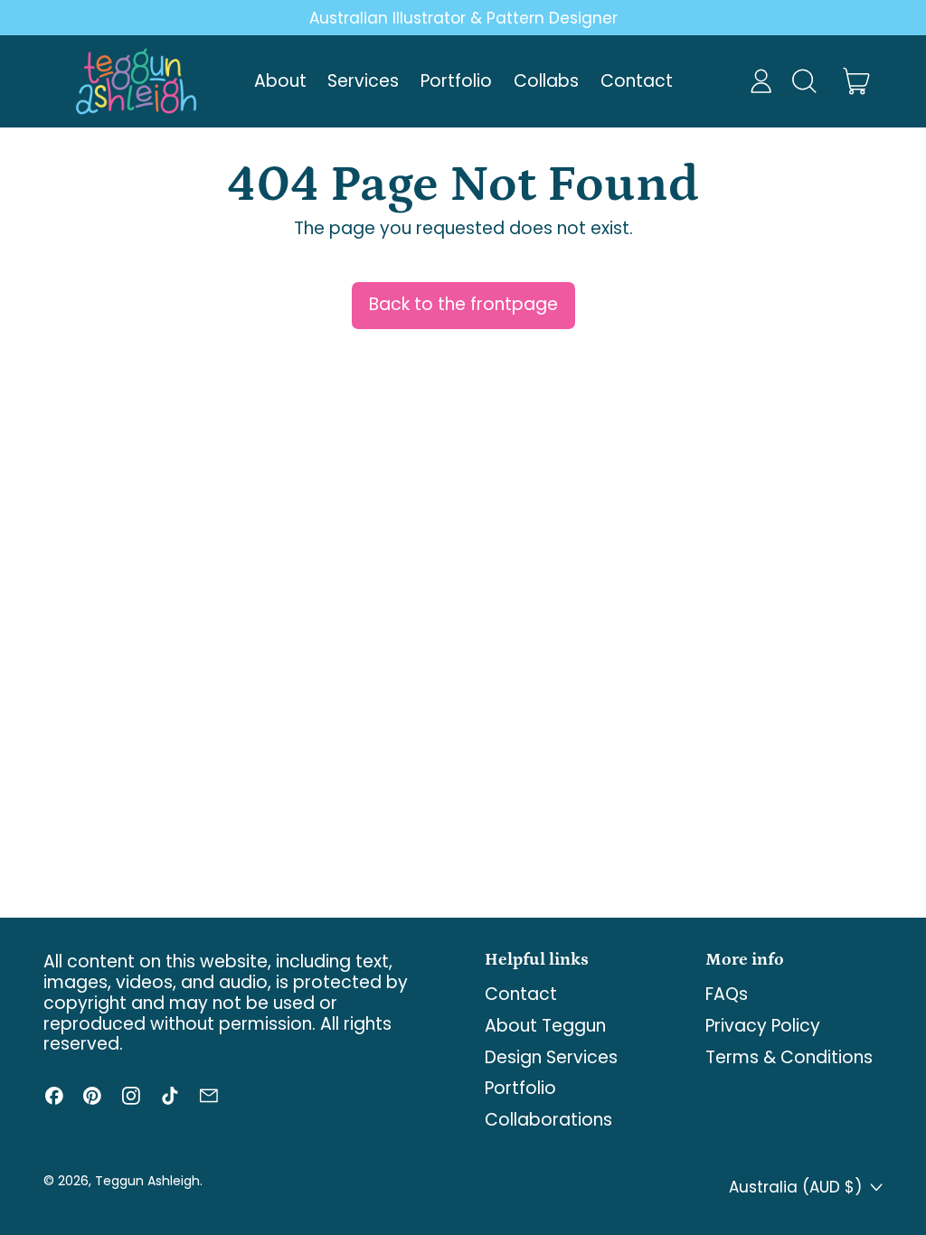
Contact (636, 81)
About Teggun (545, 1025)
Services (363, 81)
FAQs (726, 994)
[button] (803, 81)
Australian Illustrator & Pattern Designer (463, 18)
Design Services (551, 1057)
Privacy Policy (762, 1025)
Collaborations (548, 1120)
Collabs (546, 81)
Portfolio (456, 81)
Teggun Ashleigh (147, 1181)
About (280, 81)
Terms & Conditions (789, 1057)
